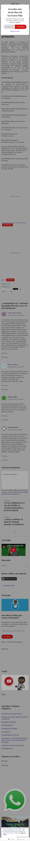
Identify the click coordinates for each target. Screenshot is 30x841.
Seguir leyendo (15, 31)
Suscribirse (21, 27)
